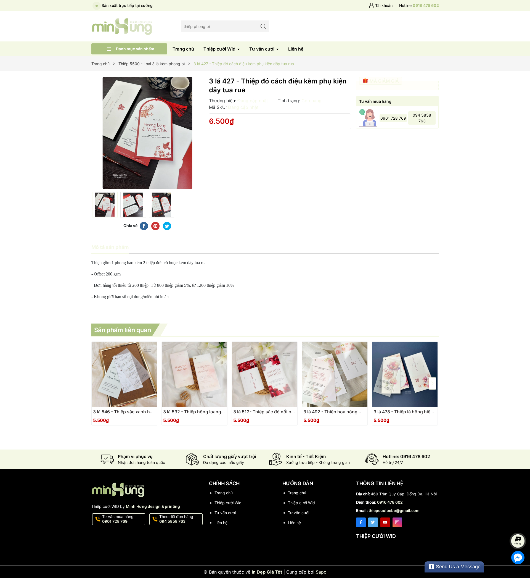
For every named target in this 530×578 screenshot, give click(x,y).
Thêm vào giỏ (118, 413)
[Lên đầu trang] (519, 526)
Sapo (321, 572)
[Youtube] (385, 522)
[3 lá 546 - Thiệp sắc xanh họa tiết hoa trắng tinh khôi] (124, 374)
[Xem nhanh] (140, 413)
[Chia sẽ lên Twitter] (167, 226)
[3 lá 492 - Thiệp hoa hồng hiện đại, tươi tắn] (334, 374)
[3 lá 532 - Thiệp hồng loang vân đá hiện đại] (194, 374)
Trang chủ (183, 49)
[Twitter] (373, 522)
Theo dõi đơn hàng (176, 519)
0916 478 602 (390, 502)
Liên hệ (295, 49)
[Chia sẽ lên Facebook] (144, 226)
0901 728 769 (393, 118)
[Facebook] (361, 522)
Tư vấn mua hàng (118, 519)
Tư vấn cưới (262, 49)
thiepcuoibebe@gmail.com (394, 510)
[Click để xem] (147, 133)
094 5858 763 (422, 118)
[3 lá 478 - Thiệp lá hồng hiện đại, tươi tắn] (405, 374)
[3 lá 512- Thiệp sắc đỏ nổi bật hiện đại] (264, 374)
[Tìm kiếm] (263, 26)
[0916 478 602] (419, 5)
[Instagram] (397, 522)
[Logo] (122, 25)
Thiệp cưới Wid (220, 49)
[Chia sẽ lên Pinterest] (155, 226)
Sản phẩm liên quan (122, 329)
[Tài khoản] (381, 5)
